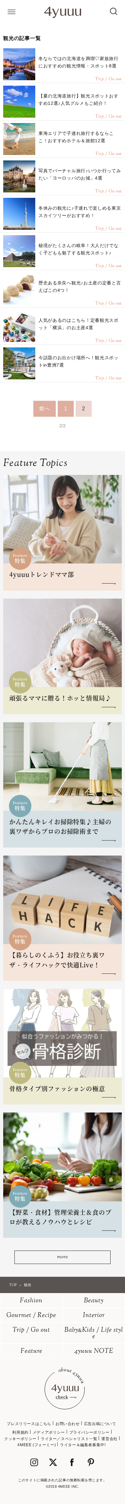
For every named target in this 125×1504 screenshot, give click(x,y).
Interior (94, 1315)
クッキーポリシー (20, 1439)
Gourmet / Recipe (31, 1315)
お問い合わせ (67, 1424)
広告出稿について (100, 1424)
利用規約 (20, 1432)
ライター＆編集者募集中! (82, 1445)
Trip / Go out (31, 1330)
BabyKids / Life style (93, 1333)
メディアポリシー (49, 1432)
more (62, 1257)
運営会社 (109, 1439)
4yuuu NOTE (93, 1351)
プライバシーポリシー (89, 1432)
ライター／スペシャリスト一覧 (69, 1439)
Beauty (94, 1301)
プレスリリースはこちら (29, 1424)
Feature (31, 1351)
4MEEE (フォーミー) (36, 1445)
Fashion (31, 1301)
